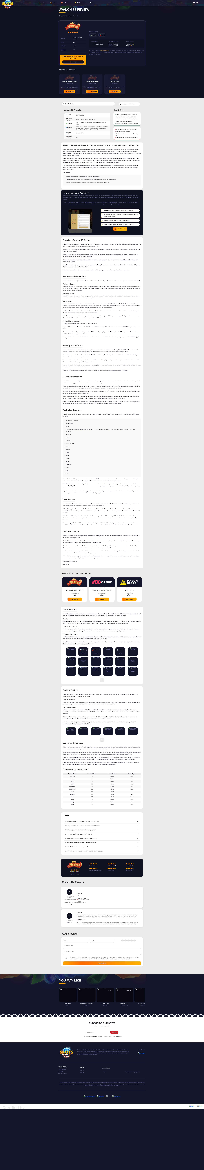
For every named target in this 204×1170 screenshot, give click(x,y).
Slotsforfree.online (63, 15)
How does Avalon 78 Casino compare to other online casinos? (81, 838)
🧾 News (92, 2)
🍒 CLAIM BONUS (69, 91)
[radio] (69, 32)
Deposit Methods (69, 769)
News (104, 1072)
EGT (97, 657)
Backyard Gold (124, 1003)
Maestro (120, 729)
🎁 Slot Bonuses (65, 2)
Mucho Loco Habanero (86, 1003)
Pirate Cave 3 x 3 (143, 1003)
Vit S (133, 44)
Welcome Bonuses (62, 1073)
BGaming (71, 659)
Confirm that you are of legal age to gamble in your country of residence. (104, 1036)
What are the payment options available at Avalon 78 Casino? (80, 842)
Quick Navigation (69, 103)
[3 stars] (128, 941)
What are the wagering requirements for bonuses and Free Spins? (82, 821)
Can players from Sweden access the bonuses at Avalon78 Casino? (82, 825)
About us (82, 1070)
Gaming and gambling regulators (132, 1072)
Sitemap (82, 1072)
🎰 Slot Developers (80, 2)
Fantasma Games (132, 661)
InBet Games (143, 1005)
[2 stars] (131, 941)
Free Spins (60, 1071)
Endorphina (120, 659)
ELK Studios (108, 659)
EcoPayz (95, 729)
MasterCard (133, 729)
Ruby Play (86, 1005)
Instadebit (108, 729)
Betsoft (133, 649)
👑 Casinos (53, 2)
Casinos (70, 15)
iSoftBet (120, 668)
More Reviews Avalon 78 (128, 104)
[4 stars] (125, 941)
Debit (85, 728)
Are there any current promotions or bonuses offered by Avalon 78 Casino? (84, 851)
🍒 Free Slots (42, 2)
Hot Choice (68, 1003)
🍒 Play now (73, 62)
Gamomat (83, 668)
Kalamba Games (132, 670)
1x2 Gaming (71, 649)
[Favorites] (194, 2)
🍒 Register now (120, 229)
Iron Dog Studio (108, 670)
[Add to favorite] (61, 990)
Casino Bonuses (62, 1069)
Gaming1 (71, 668)
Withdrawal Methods (82, 769)
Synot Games (105, 1005)
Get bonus (74, 599)
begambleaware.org (104, 50)
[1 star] (134, 941)
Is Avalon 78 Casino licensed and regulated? (76, 846)
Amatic (108, 649)
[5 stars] (122, 941)
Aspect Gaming (124, 1005)
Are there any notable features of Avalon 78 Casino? (78, 834)
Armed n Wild (105, 1003)
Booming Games (83, 661)
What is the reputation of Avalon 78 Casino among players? (80, 830)
